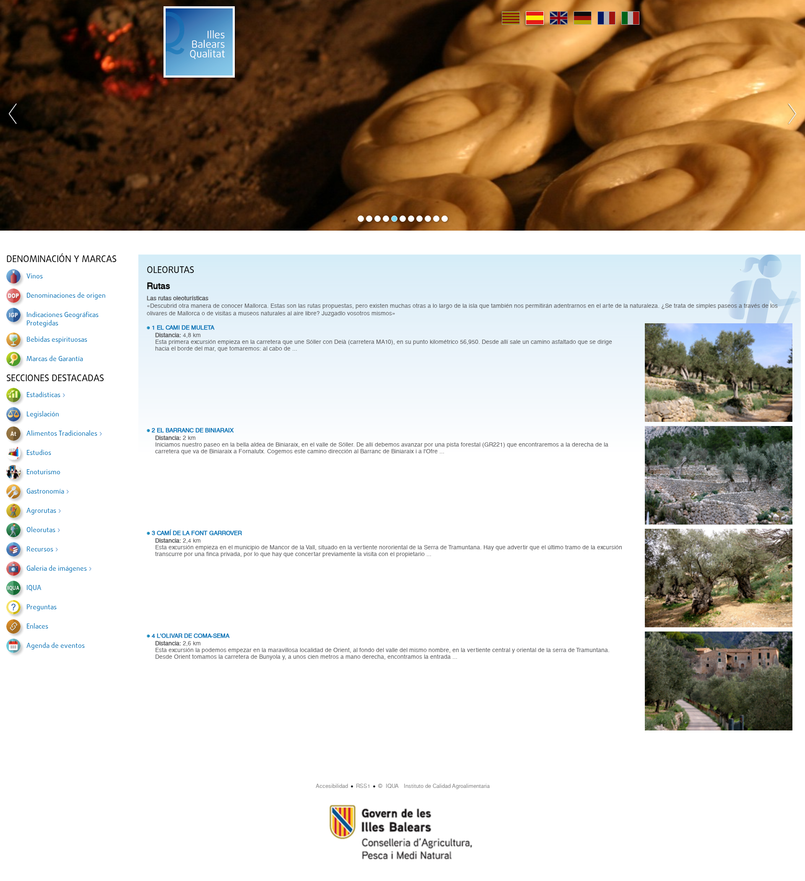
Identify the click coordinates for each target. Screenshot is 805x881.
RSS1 (363, 786)
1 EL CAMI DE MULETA (183, 327)
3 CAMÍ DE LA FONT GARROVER (197, 533)
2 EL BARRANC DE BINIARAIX (193, 430)
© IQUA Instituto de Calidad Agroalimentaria (434, 786)
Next (792, 115)
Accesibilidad (332, 786)
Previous (13, 115)
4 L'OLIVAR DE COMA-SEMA (190, 635)
